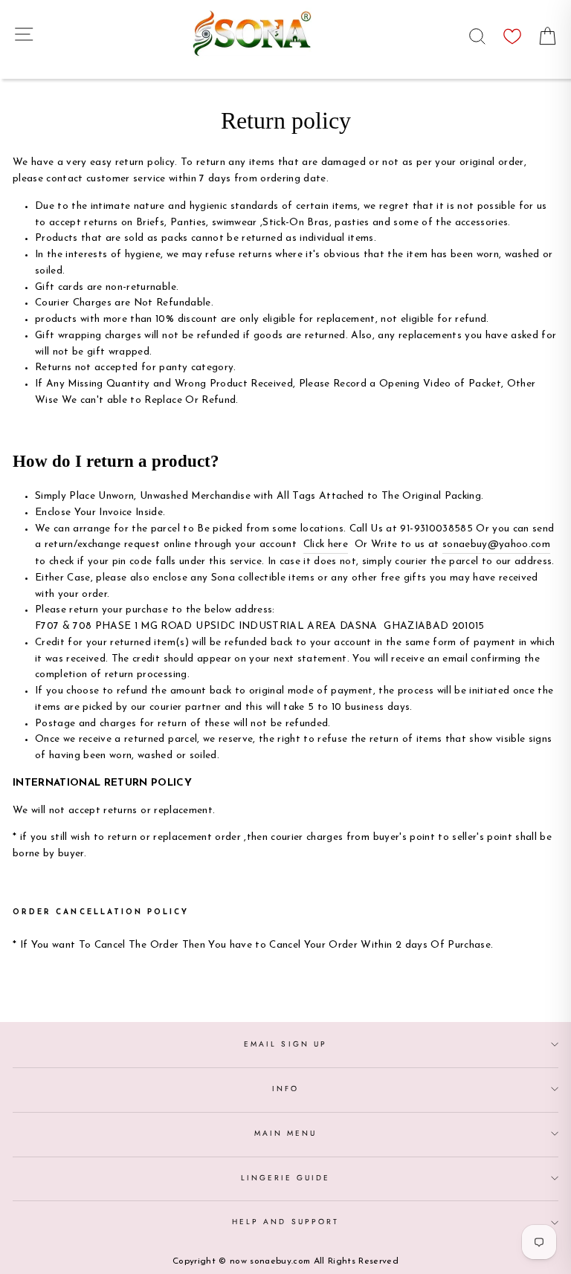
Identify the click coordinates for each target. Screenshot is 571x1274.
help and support (285, 1221)
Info (285, 1088)
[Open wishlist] (512, 32)
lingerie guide (286, 1177)
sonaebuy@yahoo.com (496, 544)
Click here (325, 544)
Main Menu (285, 1133)
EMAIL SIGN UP (285, 1044)
